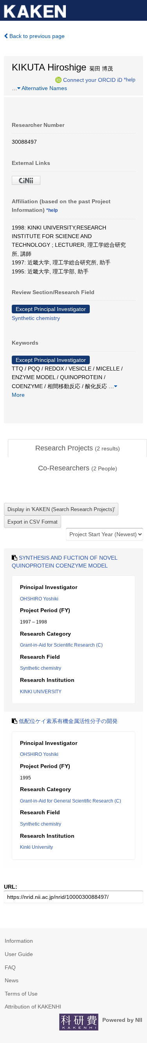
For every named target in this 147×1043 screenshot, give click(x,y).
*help (129, 79)
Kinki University (36, 847)
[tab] (77, 448)
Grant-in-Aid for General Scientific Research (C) (70, 801)
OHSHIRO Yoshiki (39, 599)
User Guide (19, 954)
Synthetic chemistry (36, 318)
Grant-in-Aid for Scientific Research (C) (61, 645)
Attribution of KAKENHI (33, 1006)
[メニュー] (137, 9)
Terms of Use (21, 994)
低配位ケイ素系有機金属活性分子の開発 (68, 721)
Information (19, 941)
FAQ (10, 967)
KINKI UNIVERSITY (41, 691)
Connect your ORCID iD (92, 79)
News (11, 980)
